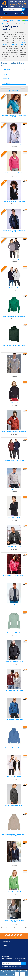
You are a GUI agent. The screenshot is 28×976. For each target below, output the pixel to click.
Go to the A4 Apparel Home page (4, 4)
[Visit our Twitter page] (18, 935)
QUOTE (26, 20)
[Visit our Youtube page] (21, 935)
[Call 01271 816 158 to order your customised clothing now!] (18, 2)
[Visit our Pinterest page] (15, 935)
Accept (22, 974)
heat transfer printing (17, 44)
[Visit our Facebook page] (6, 935)
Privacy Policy (10, 966)
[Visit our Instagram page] (9, 935)
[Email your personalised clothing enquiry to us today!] (18, 6)
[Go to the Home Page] (2, 23)
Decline (17, 974)
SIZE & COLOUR (12, 20)
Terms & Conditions (18, 966)
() (15, 90)
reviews (22, 938)
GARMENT (5, 20)
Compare (14, 119)
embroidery (5, 44)
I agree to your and (12, 966)
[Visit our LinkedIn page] (12, 935)
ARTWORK (20, 20)
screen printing (21, 42)
